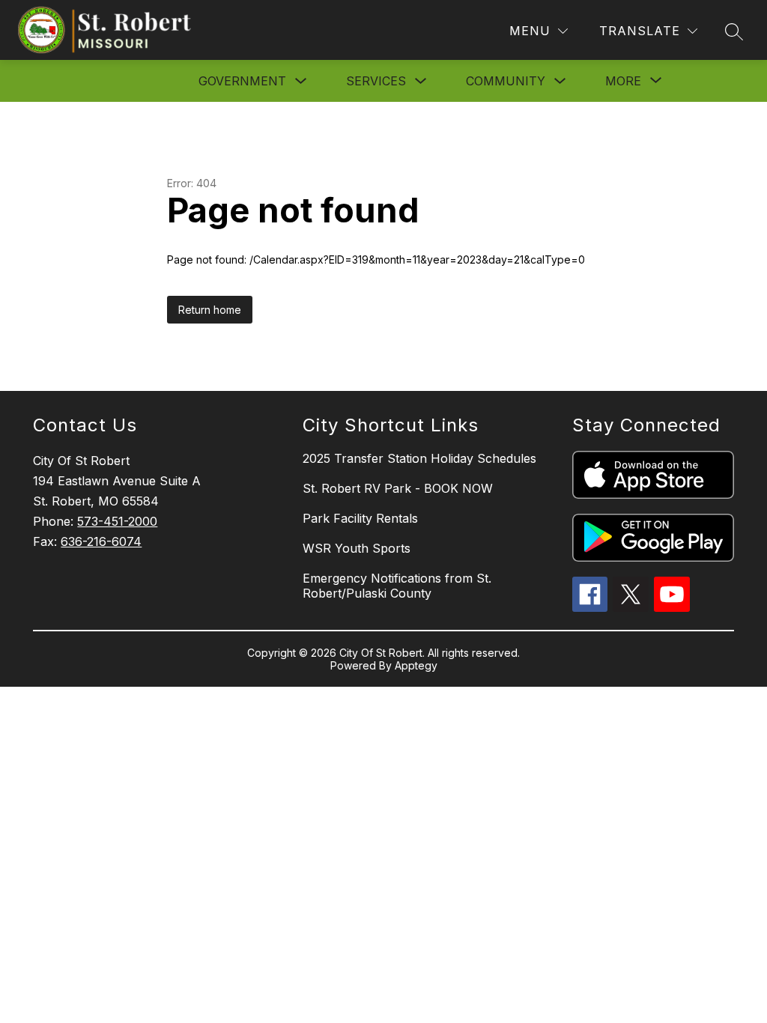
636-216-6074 (101, 541)
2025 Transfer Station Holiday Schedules (419, 458)
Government (242, 80)
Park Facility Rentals (360, 518)
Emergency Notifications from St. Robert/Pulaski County (397, 586)
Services (376, 80)
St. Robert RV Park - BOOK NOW (398, 488)
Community (505, 80)
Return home (209, 309)
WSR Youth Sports (356, 548)
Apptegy (416, 665)
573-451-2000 (117, 521)
